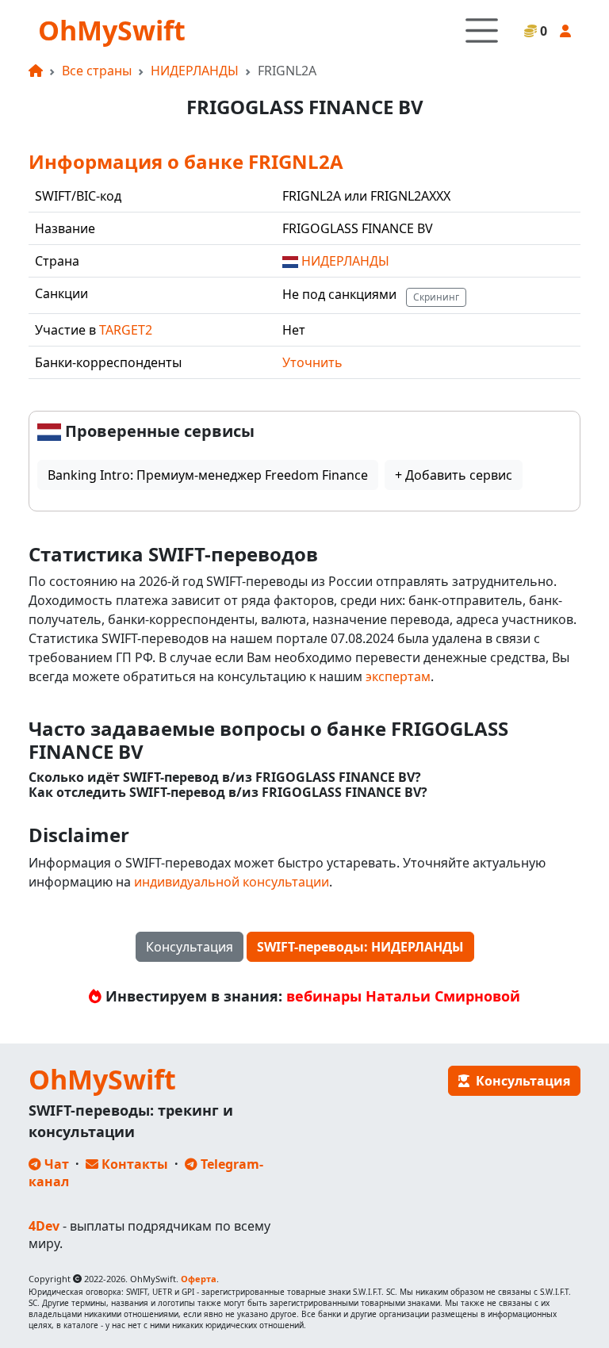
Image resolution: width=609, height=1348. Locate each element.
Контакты (133, 1164)
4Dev (44, 1226)
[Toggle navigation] (481, 30)
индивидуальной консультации (231, 881)
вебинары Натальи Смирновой (403, 995)
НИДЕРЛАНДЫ (195, 70)
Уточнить (312, 362)
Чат (55, 1164)
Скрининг (436, 297)
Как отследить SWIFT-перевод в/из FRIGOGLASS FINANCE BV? (228, 792)
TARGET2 (125, 330)
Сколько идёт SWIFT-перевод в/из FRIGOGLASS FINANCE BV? (225, 777)
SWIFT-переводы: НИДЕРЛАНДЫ (360, 946)
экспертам (398, 676)
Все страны (97, 70)
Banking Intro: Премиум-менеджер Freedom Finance (208, 475)
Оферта (198, 1279)
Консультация (189, 946)
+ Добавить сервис (453, 475)
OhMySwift (112, 30)
